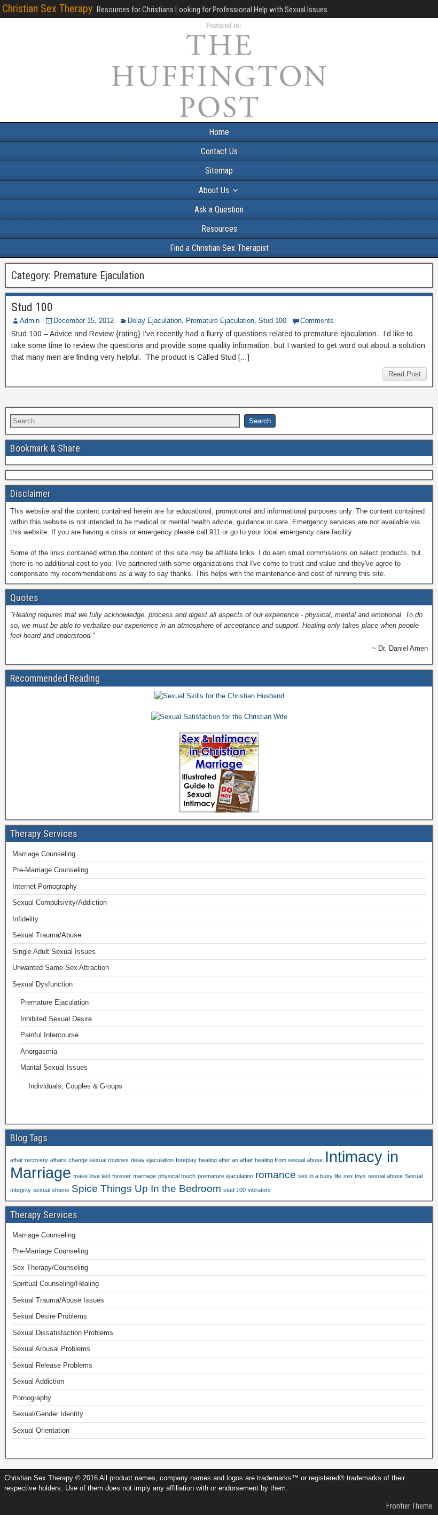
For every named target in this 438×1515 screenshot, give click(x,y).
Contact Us (219, 151)
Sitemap (219, 170)
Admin (30, 321)
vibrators (259, 1190)
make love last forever (102, 1176)
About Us (214, 190)
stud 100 (234, 1190)
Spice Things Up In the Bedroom (146, 1188)
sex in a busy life (319, 1176)
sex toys (354, 1176)
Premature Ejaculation (220, 321)
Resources (219, 229)
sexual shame (51, 1190)
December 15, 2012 (83, 321)
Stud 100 (32, 307)
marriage (144, 1176)
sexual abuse (385, 1176)
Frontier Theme (409, 1506)
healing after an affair (226, 1160)
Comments (317, 321)
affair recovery (29, 1160)
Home (219, 132)
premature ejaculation (225, 1176)
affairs (58, 1160)
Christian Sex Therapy (47, 8)
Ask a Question (219, 209)
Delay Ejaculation (155, 321)
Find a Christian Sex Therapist (219, 248)
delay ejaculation (152, 1160)
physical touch (176, 1176)
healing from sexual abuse (289, 1160)
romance (275, 1174)
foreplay (186, 1160)
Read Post (404, 374)
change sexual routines (98, 1160)
